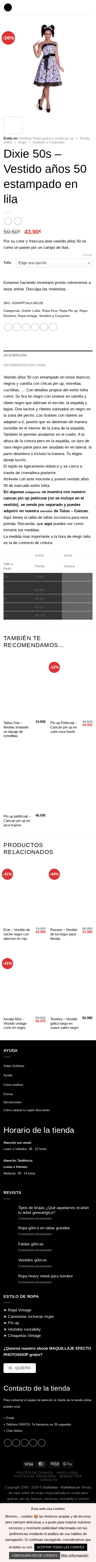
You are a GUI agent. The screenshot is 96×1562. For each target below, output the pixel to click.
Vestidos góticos (32, 1260)
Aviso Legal (67, 1473)
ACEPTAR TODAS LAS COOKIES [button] (60, 1547)
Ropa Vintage (19, 1310)
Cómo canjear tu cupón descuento (26, 1110)
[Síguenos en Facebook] (8, 1443)
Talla (7, 262)
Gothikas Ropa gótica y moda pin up (46, 138)
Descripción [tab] (15, 355)
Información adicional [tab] (24, 365)
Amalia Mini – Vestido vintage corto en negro (15, 1023)
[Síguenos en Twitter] (24, 1443)
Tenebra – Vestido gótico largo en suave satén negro (64, 1023)
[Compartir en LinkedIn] (53, 327)
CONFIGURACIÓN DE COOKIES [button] (34, 1555)
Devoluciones (12, 1102)
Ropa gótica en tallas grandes (44, 1228)
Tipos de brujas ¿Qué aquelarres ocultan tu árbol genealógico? (53, 1210)
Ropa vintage (27, 316)
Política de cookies (34, 1473)
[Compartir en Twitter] (26, 327)
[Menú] (8, 7)
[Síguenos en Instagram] (16, 1443)
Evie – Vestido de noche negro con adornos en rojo (16, 934)
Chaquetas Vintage (24, 1335)
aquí (48, 524)
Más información (74, 1555)
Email (10, 1418)
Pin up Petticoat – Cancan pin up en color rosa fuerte (63, 727)
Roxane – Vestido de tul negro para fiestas (63, 934)
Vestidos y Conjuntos (48, 142)
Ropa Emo (50, 310)
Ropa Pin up (68, 310)
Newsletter (70, 1476)
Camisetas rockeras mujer (31, 1316)
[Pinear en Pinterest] (44, 327)
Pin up (13, 1323)
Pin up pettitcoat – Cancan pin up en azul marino (17, 820)
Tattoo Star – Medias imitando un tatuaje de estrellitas (15, 729)
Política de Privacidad (35, 1476)
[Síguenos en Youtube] (41, 1443)
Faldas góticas (31, 1244)
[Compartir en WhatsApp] (8, 327)
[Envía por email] (35, 327)
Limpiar (87, 255)
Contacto (48, 1480)
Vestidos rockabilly (24, 1329)
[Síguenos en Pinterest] (33, 1443)
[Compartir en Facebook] (17, 327)
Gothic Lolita (31, 310)
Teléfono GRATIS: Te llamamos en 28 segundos (38, 1424)
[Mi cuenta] (90, 7)
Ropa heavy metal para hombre (45, 1276)
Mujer (22, 142)
